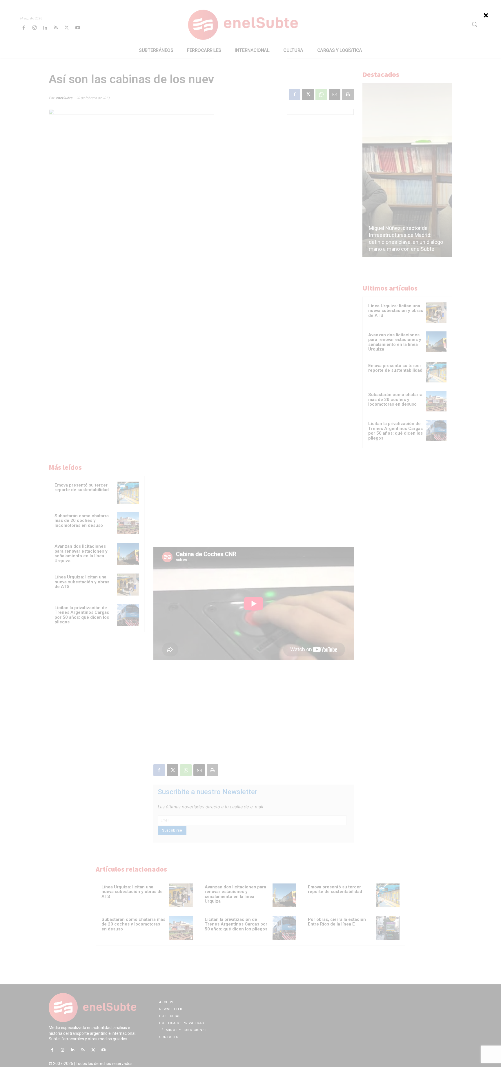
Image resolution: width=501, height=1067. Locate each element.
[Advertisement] (250, 88)
